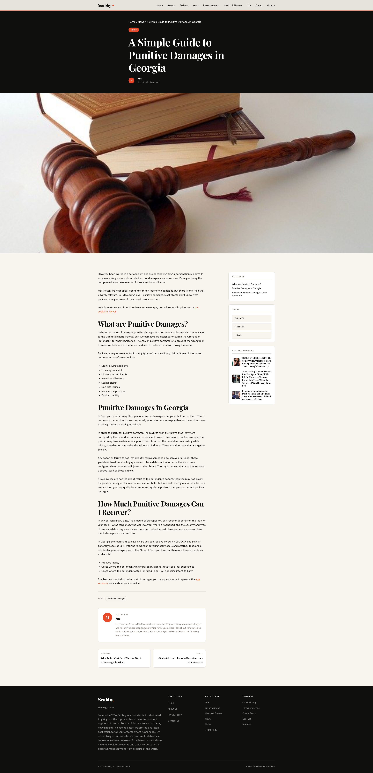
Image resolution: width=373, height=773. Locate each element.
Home (160, 5)
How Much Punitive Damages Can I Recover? (249, 294)
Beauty (171, 5)
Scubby (104, 5)
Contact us (173, 720)
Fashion (184, 5)
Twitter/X (239, 318)
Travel (258, 5)
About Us (172, 708)
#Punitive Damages (116, 598)
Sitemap (246, 724)
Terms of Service (251, 708)
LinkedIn (238, 335)
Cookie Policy (249, 713)
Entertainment (211, 5)
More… (270, 5)
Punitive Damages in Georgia (246, 288)
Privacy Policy (175, 714)
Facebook (239, 326)
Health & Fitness (233, 5)
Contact (246, 718)
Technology (211, 729)
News (196, 5)
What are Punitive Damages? (246, 284)
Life (249, 5)
